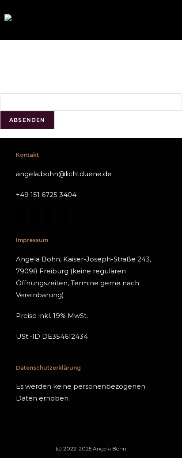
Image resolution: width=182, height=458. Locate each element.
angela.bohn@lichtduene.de (64, 174)
